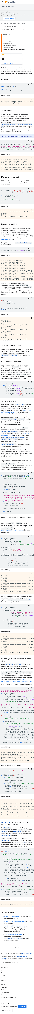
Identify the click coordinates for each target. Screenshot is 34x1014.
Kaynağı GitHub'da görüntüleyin (12, 59)
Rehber (24, 23)
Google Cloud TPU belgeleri (12, 916)
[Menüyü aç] (2, 2)
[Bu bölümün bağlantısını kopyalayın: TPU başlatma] (14, 111)
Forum (3, 973)
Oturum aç (29, 2)
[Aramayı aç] (24, 2)
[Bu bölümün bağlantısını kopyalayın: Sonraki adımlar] (16, 913)
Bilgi (10, 23)
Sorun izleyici (4, 987)
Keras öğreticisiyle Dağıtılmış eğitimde (12, 531)
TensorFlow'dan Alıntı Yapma (8, 997)
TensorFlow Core (7, 7)
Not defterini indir (9, 63)
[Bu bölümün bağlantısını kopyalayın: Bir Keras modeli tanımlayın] (22, 362)
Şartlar (3, 1003)
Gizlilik (7, 1003)
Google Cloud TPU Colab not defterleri (15, 921)
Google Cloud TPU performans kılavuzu (15, 926)
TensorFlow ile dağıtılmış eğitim (13, 934)
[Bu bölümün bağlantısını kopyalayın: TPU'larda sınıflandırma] (22, 346)
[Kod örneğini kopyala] (31, 84)
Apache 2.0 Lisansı (21, 955)
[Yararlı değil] (17, 26)
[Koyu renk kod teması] (29, 84)
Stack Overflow (5, 992)
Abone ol (22, 1006)
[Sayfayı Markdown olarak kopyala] (21, 29)
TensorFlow (4, 23)
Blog (2, 970)
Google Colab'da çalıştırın (11, 55)
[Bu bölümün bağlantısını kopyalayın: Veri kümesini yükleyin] (18, 401)
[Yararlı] (15, 26)
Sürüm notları (4, 990)
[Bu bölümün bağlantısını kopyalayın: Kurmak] (9, 80)
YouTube (3, 980)
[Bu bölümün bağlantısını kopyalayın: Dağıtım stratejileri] (18, 224)
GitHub (3, 975)
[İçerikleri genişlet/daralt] (9, 34)
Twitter (3, 978)
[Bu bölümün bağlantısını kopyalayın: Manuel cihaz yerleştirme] (24, 177)
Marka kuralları (5, 995)
